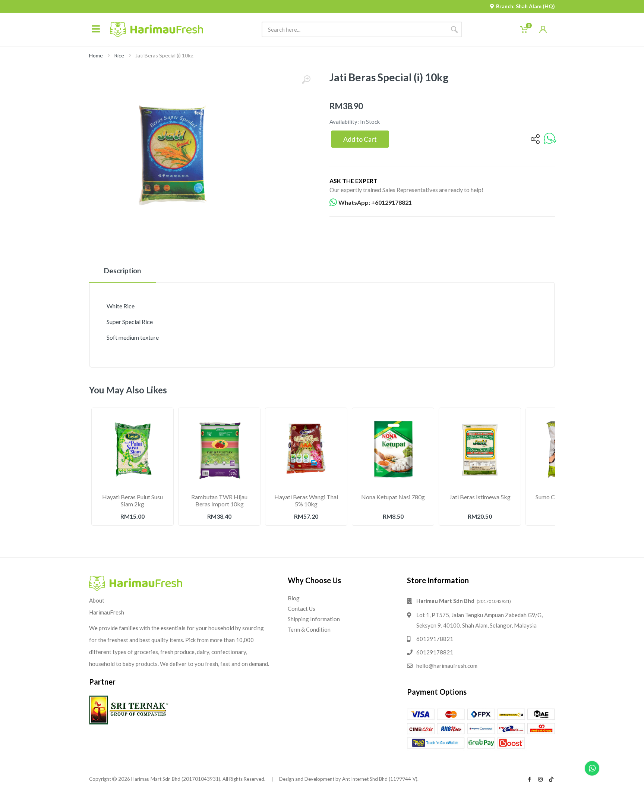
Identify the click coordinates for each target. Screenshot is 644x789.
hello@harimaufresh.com (446, 665)
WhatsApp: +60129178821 (375, 202)
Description (122, 270)
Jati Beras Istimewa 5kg (480, 496)
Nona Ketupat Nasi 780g (393, 496)
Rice (119, 55)
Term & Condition (309, 629)
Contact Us (301, 608)
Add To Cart (132, 532)
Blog (294, 598)
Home (96, 55)
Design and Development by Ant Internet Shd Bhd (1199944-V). (349, 779)
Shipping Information (314, 619)
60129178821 (434, 638)
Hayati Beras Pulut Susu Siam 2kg (132, 500)
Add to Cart (360, 139)
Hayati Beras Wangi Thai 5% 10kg (306, 500)
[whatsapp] (550, 139)
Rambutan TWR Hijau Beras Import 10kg (219, 500)
